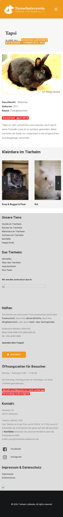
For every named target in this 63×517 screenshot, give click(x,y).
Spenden (15, 355)
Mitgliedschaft (9, 322)
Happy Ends (8, 242)
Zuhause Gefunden (34, 40)
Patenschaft (8, 318)
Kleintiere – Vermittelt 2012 (25, 42)
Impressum (7, 474)
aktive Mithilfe (33, 318)
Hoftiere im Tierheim (13, 235)
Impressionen (9, 266)
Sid (29, 204)
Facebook (16, 449)
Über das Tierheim (11, 262)
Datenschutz (8, 477)
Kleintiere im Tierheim (13, 231)
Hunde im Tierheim (11, 224)
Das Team (7, 270)
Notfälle (6, 239)
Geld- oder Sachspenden (42, 322)
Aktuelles (6, 259)
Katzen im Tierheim (12, 228)
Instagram (16, 457)
